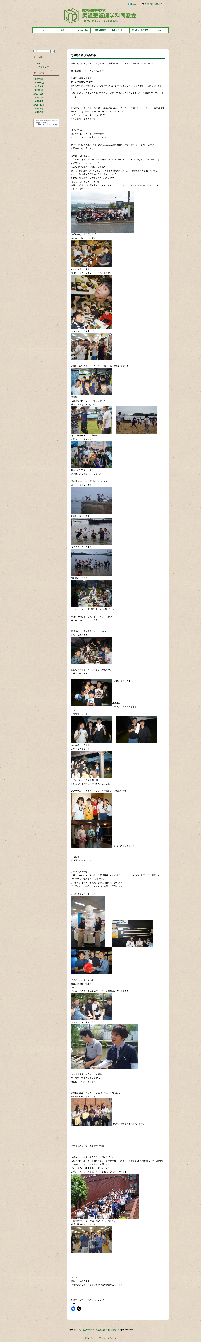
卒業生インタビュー (120, 30)
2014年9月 (38, 108)
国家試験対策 (100, 30)
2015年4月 (38, 97)
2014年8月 (38, 112)
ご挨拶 (61, 30)
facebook (134, 4)
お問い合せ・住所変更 (139, 30)
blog (159, 30)
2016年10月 (39, 83)
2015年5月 (38, 94)
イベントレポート (45, 67)
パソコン (112, 1338)
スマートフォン (98, 1338)
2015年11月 (39, 86)
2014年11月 (39, 101)
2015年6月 (38, 90)
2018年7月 (38, 79)
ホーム (42, 30)
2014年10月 (39, 105)
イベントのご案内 (81, 30)
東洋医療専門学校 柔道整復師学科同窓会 (97, 1329)
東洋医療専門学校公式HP (153, 4)
